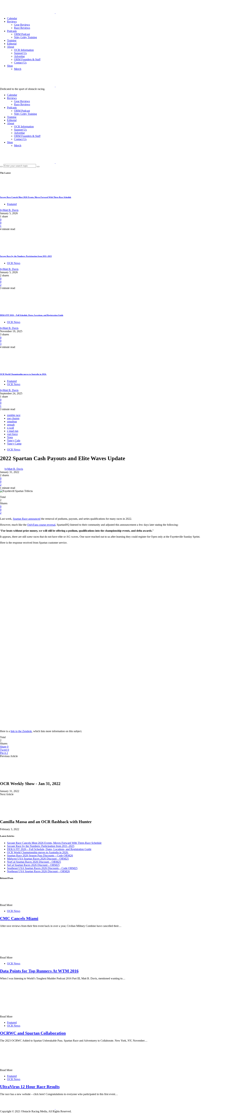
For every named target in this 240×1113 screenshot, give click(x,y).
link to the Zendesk (21, 731)
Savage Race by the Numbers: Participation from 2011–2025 (26, 256)
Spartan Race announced (26, 518)
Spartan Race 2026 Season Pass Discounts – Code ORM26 (40, 855)
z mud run (12, 430)
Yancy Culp (13, 440)
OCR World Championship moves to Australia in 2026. (23, 374)
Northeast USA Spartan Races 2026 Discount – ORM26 (38, 871)
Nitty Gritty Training (25, 37)
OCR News (13, 263)
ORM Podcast (22, 34)
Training (11, 40)
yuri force (12, 434)
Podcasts (12, 30)
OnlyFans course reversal (41, 524)
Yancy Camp (14, 443)
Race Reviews (22, 27)
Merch (17, 68)
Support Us (20, 53)
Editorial (12, 43)
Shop (10, 65)
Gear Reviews (22, 24)
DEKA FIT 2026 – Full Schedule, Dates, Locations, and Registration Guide (31, 315)
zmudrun (12, 421)
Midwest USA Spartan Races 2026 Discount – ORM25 (38, 858)
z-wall (10, 427)
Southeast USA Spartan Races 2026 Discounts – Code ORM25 (42, 868)
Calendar (12, 18)
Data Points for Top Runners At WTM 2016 (39, 971)
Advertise (19, 56)
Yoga (10, 437)
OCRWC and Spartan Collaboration (33, 1033)
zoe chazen (13, 418)
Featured (12, 204)
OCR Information (24, 49)
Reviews (12, 21)
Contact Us (20, 62)
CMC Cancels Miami (19, 918)
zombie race (13, 415)
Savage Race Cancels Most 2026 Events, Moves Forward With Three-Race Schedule (35, 197)
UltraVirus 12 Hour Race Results (30, 1086)
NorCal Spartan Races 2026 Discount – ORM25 (34, 861)
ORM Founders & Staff (27, 59)
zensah (11, 424)
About (10, 46)
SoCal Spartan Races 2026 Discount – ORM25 (33, 865)
